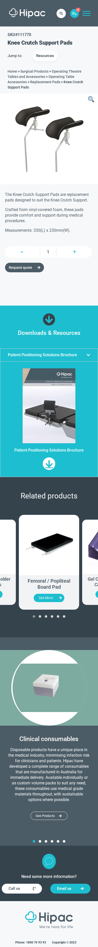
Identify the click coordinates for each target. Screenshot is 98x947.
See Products (45, 816)
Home (12, 71)
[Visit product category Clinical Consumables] (49, 688)
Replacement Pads (45, 82)
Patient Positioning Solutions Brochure (42, 354)
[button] (49, 355)
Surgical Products (34, 71)
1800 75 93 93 (36, 942)
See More (46, 598)
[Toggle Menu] (86, 13)
